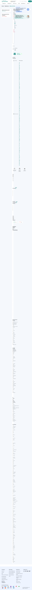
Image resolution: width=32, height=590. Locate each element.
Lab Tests (14, 3)
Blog (2, 573)
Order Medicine (4, 578)
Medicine (4, 3)
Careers (3, 572)
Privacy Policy (18, 572)
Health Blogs (23, 3)
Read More (15, 23)
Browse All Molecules (12, 572)
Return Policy (18, 581)
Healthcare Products (4, 579)
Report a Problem (4, 16)
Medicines (7, 6)
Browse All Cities (11, 573)
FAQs (9, 576)
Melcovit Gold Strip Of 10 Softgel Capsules (13, 6)
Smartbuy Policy (18, 582)
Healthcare (9, 3)
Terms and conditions (19, 575)
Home (3, 6)
